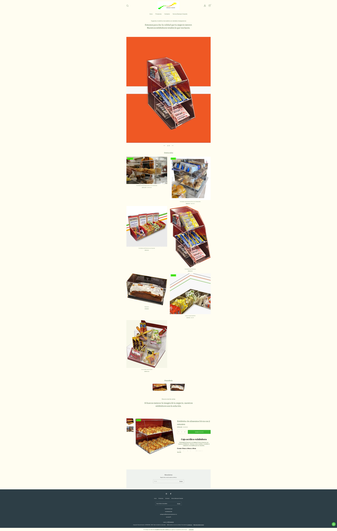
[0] (209, 6)
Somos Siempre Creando (180, 14)
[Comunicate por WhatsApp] (334, 524)
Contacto (167, 14)
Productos (158, 14)
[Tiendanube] (168, 522)
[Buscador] (128, 5)
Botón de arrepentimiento (199, 524)
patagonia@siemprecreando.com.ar (168, 514)
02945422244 (168, 511)
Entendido (191, 529)
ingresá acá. (189, 524)
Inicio (151, 14)
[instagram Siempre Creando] (166, 493)
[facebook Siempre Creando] (170, 493)
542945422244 (168, 508)
